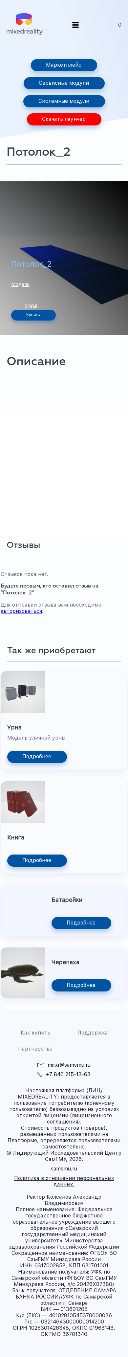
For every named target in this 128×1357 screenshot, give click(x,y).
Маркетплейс (63, 65)
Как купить (35, 1033)
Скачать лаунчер (64, 119)
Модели (20, 284)
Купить (33, 314)
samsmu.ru (64, 1169)
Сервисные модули (64, 83)
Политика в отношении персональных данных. (64, 1181)
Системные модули (63, 101)
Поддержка (92, 1033)
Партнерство (35, 1049)
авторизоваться (21, 611)
